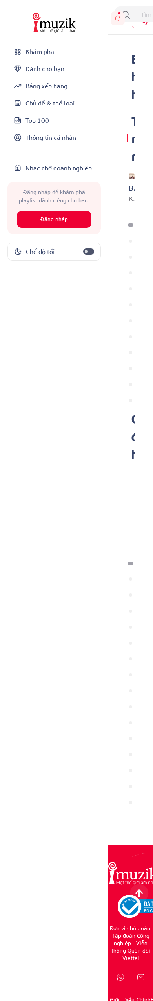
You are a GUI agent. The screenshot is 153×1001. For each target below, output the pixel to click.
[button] (130, 225)
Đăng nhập (54, 219)
